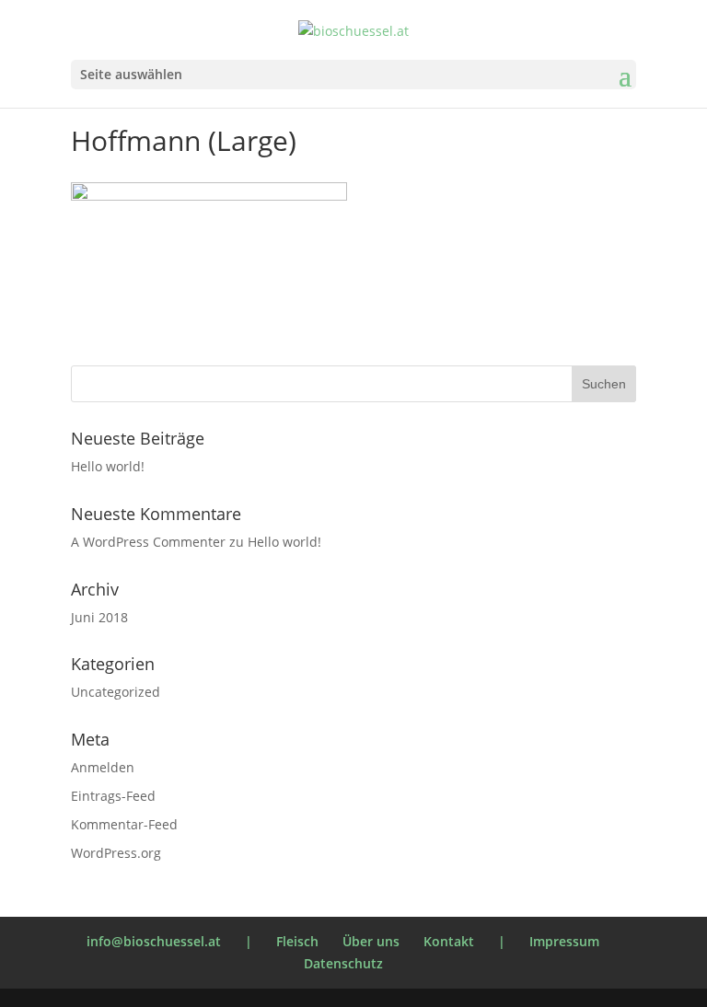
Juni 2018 (99, 617)
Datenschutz (343, 963)
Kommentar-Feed (124, 824)
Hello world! (108, 466)
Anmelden (102, 767)
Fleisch (297, 941)
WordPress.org (116, 853)
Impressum (564, 941)
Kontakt (448, 941)
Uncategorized (115, 691)
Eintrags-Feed (113, 795)
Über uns (371, 941)
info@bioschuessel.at (154, 941)
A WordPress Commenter (148, 541)
